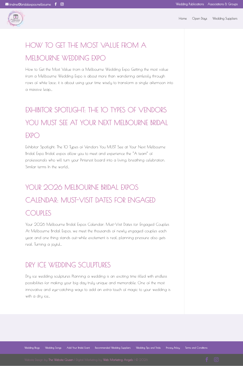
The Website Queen (61, 360)
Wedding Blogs (32, 347)
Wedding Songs (53, 347)
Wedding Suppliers (224, 18)
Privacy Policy (173, 347)
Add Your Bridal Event (78, 347)
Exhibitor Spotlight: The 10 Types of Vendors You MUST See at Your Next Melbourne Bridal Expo (96, 122)
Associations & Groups (223, 4)
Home (183, 18)
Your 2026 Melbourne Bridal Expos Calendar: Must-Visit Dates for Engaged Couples (90, 200)
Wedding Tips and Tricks (148, 347)
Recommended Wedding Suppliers (113, 347)
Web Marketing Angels (118, 360)
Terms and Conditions (196, 347)
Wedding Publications (190, 4)
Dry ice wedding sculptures (68, 265)
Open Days (199, 18)
